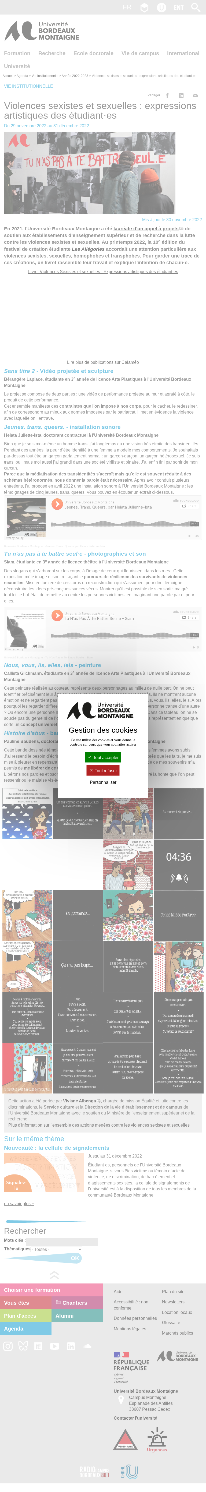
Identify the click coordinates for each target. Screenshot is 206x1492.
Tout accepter (105, 757)
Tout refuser (105, 770)
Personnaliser (103, 782)
